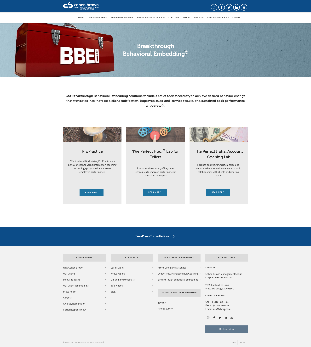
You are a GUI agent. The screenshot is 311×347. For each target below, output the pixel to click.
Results (186, 16)
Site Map (242, 342)
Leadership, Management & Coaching (178, 273)
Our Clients (173, 16)
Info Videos (117, 285)
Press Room (69, 291)
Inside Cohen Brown (97, 16)
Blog (113, 291)
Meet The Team (71, 279)
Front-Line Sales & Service (172, 267)
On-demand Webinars (123, 279)
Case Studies (118, 267)
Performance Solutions (122, 16)
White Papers (118, 273)
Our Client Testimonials (76, 285)
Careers (67, 297)
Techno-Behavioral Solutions (151, 16)
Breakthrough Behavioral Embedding (178, 279)
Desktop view (226, 329)
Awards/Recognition (74, 303)
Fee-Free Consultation (218, 16)
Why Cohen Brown (73, 267)
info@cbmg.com (221, 309)
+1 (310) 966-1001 (220, 302)
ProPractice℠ (165, 308)
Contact (236, 16)
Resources (199, 16)
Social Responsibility (74, 309)
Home (81, 16)
